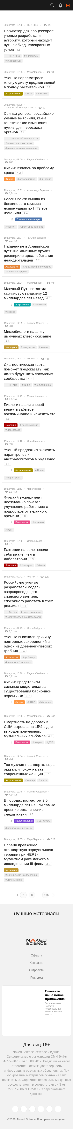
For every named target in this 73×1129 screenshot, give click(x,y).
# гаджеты (38, 522)
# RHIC (31, 702)
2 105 (45, 895)
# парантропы (13, 477)
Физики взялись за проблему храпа (29, 170)
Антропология (13, 93)
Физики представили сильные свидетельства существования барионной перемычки (27, 689)
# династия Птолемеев (18, 662)
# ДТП (50, 742)
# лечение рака (13, 880)
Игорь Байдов (34, 541)
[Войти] (68, 5)
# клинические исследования (21, 875)
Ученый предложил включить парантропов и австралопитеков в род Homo (29, 456)
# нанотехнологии (31, 612)
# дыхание (45, 179)
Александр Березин (38, 190)
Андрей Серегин (36, 323)
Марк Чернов (34, 72)
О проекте (36, 970)
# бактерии (26, 565)
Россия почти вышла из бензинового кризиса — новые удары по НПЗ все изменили (25, 206)
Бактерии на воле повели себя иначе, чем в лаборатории (26, 554)
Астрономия (22, 304)
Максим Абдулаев (37, 791)
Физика (9, 179)
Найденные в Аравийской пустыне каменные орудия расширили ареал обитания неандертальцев (28, 253)
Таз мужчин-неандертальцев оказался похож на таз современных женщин (29, 769)
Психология (21, 522)
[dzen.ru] (41, 1109)
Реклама (36, 977)
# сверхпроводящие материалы (23, 617)
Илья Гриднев (34, 441)
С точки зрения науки (28, 219)
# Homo (39, 470)
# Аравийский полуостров (37, 266)
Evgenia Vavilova (36, 159)
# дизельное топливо (31, 226)
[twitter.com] (15, 1109)
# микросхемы (13, 61)
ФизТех (31, 576)
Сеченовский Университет (18, 107)
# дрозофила (12, 430)
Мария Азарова (35, 396)
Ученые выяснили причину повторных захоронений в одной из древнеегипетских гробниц (28, 644)
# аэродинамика (26, 179)
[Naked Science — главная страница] (20, 5)
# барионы (45, 702)
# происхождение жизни (18, 828)
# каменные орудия (16, 271)
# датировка (43, 820)
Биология (10, 425)
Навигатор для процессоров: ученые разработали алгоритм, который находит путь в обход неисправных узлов (29, 40)
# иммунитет (28, 347)
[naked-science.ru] (58, 1109)
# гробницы (29, 657)
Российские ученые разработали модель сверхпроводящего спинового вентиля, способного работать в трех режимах (28, 594)
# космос (10, 312)
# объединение (43, 385)
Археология (11, 266)
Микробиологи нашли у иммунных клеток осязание (27, 336)
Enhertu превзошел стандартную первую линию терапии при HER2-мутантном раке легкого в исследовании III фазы (28, 854)
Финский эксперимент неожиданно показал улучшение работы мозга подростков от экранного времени (26, 506)
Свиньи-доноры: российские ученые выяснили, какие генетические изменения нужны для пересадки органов (29, 122)
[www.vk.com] (23, 1109)
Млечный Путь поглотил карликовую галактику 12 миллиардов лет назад (27, 293)
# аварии (37, 742)
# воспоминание (29, 425)
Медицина (11, 347)
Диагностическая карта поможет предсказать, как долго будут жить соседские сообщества (28, 372)
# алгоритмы (31, 56)
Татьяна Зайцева (36, 238)
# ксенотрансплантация (18, 143)
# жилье (26, 385)
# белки (40, 565)
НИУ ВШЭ (32, 25)
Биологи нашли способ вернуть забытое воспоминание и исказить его (29, 411)
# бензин (10, 226)
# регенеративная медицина (21, 148)
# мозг (28, 93)
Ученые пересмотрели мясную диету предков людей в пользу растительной (29, 82)
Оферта (36, 955)
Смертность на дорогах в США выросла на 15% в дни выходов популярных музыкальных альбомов (28, 729)
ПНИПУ (31, 358)
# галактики (39, 304)
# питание (41, 93)
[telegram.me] (49, 1109)
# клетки (43, 347)
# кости (43, 780)
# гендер (30, 780)
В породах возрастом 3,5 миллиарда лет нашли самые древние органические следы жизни (29, 807)
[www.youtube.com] (32, 1109)
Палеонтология (24, 820)
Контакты (36, 962)
